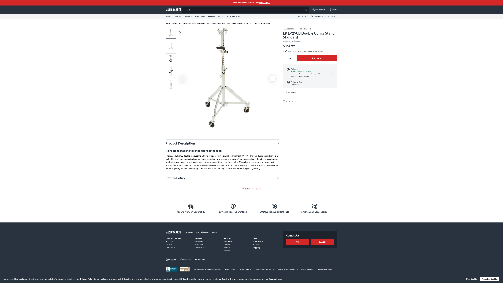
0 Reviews (286, 41)
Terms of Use (275, 279)
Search (187, 9)
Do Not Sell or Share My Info (285, 269)
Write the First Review (251, 189)
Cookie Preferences (325, 269)
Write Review (296, 41)
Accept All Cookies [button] (489, 279)
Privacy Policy (87, 279)
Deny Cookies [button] (471, 279)
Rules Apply (264, 3)
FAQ (297, 242)
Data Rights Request (307, 269)
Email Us (322, 242)
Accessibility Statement (263, 269)
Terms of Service (245, 269)
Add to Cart (317, 58)
